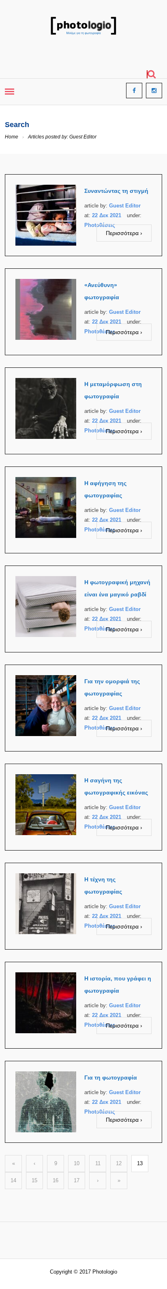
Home (11, 137)
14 (13, 1180)
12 (119, 1163)
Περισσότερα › (124, 233)
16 (55, 1180)
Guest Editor (125, 206)
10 (76, 1163)
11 (98, 1163)
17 (76, 1180)
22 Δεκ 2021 (106, 215)
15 (34, 1180)
